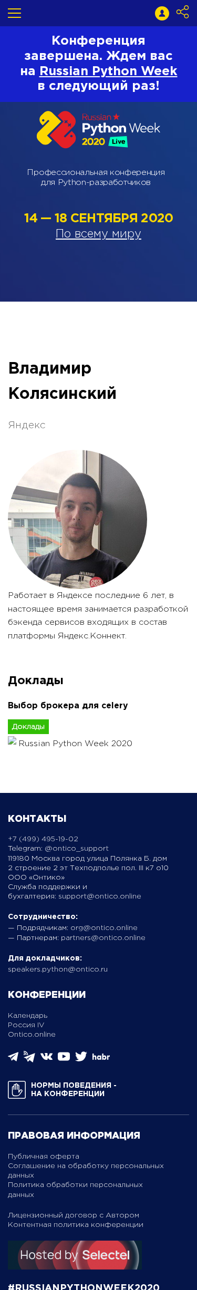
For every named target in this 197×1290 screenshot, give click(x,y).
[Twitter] (81, 1060)
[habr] (101, 1058)
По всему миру (98, 234)
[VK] (46, 1060)
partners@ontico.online (103, 938)
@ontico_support (77, 848)
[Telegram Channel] (29, 1060)
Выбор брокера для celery (68, 706)
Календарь (27, 1016)
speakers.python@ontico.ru (58, 969)
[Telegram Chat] (13, 1060)
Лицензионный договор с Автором (73, 1215)
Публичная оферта (43, 1156)
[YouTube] (64, 1060)
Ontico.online (32, 1034)
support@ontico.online (99, 896)
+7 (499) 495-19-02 (43, 839)
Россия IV (26, 1025)
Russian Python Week (108, 71)
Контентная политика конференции (75, 1225)
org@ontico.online (104, 928)
